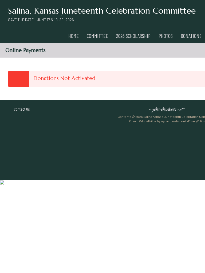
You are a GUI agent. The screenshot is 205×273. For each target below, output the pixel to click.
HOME (73, 36)
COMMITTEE (97, 36)
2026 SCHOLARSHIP (133, 36)
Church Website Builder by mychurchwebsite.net (157, 121)
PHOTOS (166, 36)
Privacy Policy (196, 121)
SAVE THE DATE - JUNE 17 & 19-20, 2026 (41, 19)
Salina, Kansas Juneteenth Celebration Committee (102, 10)
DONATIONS (191, 36)
